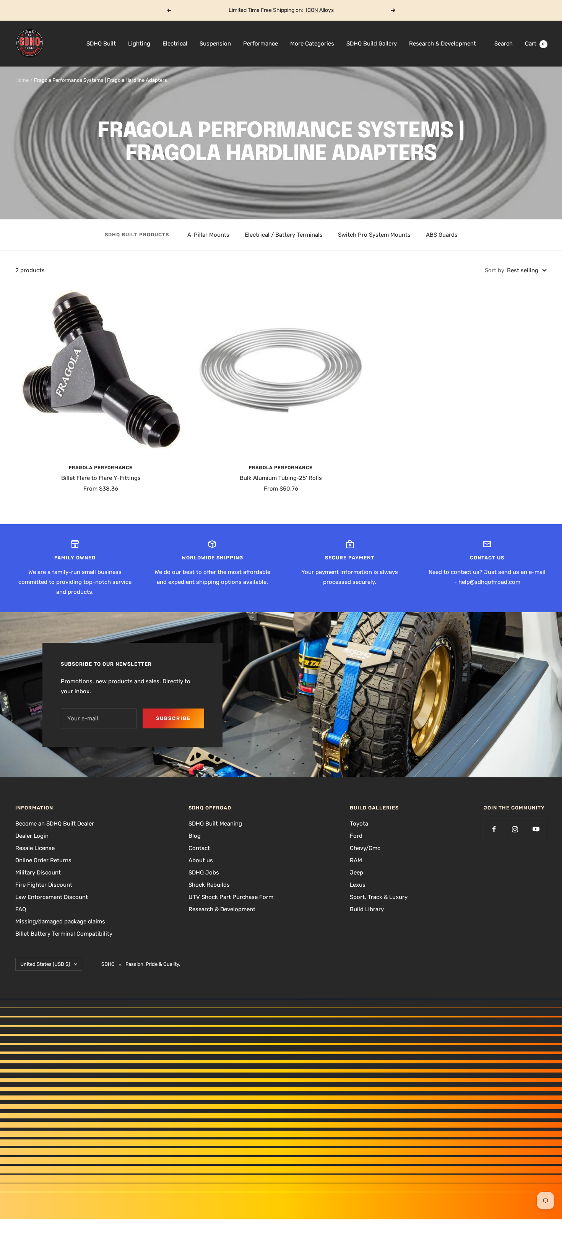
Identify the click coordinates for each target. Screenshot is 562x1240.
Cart (535, 43)
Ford (356, 835)
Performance (260, 43)
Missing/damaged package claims (60, 921)
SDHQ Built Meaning (215, 823)
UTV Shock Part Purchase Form (230, 897)
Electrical (174, 43)
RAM (356, 860)
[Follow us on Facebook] (494, 829)
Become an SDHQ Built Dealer (54, 823)
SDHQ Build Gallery (371, 43)
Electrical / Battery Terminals (284, 234)
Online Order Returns (43, 860)
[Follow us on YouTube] (536, 829)
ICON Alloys (320, 10)
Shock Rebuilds (209, 884)
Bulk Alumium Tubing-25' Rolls (281, 478)
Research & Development (442, 43)
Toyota (359, 823)
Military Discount (38, 872)
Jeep (356, 872)
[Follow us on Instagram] (515, 829)
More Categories (312, 43)
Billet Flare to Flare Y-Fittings (101, 478)
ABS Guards (442, 234)
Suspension (215, 43)
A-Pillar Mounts (208, 234)
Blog (194, 835)
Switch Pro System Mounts (374, 234)
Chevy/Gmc (365, 848)
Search (503, 43)
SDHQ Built (101, 43)
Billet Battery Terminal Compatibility (63, 933)
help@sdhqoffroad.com (489, 582)
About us (200, 860)
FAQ (20, 909)
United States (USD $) (45, 964)
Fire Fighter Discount (43, 884)
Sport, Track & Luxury (379, 897)
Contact (199, 848)
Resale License (35, 848)
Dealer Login (32, 835)
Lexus (357, 884)
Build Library (367, 909)
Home (22, 80)
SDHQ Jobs (203, 872)
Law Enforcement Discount (51, 897)
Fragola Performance (101, 467)
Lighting (139, 43)
